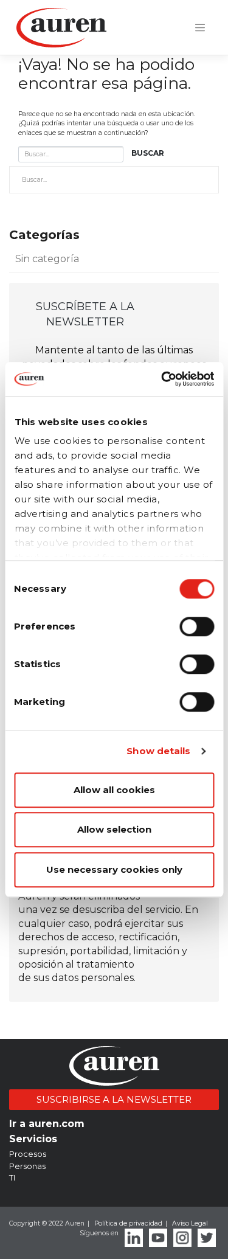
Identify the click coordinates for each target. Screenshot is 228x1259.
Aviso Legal (190, 1223)
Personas (27, 1166)
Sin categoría (47, 259)
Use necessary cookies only (114, 869)
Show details (158, 751)
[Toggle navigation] (200, 28)
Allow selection (114, 829)
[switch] (196, 626)
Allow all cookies (114, 790)
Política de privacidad (128, 1223)
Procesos (27, 1154)
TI (12, 1177)
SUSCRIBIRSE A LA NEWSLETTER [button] (114, 1099)
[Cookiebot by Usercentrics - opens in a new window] (162, 379)
